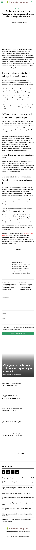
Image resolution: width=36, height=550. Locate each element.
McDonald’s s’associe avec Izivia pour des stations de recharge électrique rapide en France (26, 287)
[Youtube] (17, 472)
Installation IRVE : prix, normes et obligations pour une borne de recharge (17, 520)
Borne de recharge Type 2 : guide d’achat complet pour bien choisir (12, 422)
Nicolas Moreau (17, 262)
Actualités (18, 9)
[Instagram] (8, 472)
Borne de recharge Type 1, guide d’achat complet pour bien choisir (12, 434)
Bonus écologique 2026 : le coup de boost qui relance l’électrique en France (16, 509)
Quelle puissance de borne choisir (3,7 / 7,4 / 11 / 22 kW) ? (12, 409)
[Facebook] (3, 472)
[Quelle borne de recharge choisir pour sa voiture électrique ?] (29, 384)
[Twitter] (12, 472)
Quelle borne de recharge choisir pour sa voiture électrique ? (12, 384)
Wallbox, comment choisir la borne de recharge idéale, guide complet (16, 514)
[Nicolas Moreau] (8, 268)
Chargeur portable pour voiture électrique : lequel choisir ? (17, 368)
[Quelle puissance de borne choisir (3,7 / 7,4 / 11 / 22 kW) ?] (29, 409)
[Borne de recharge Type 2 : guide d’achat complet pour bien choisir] (29, 422)
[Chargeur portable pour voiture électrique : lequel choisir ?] (18, 358)
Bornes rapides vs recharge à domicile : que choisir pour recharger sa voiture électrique (11, 397)
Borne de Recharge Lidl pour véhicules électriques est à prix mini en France (9, 286)
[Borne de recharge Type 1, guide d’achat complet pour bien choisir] (29, 435)
